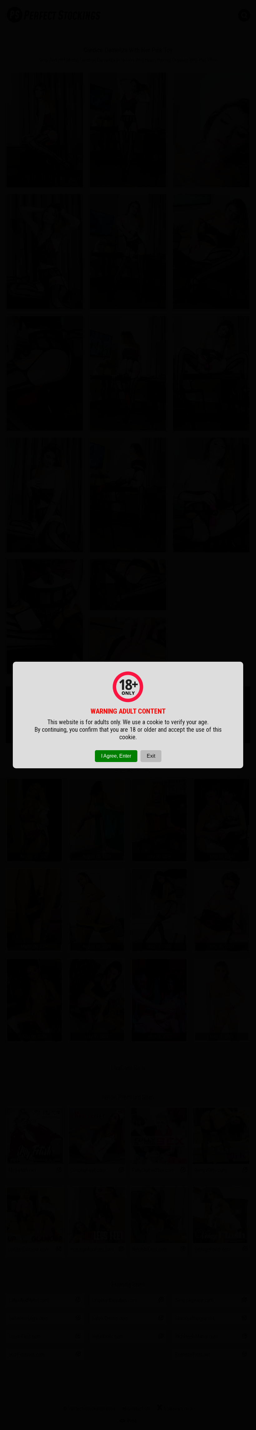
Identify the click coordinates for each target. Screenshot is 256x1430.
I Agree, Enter (116, 756)
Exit (151, 756)
